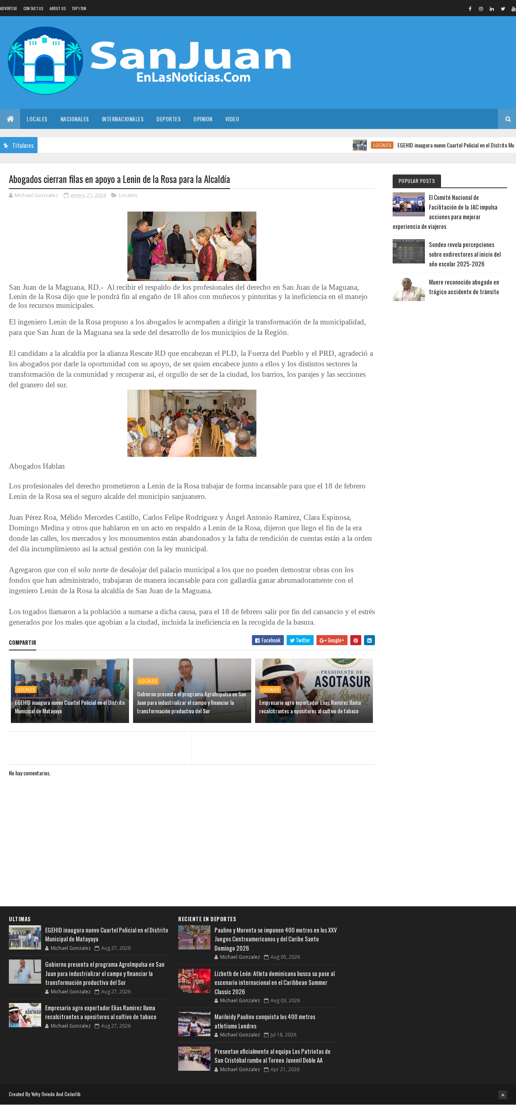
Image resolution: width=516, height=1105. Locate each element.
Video (232, 118)
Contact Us (33, 8)
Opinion (203, 118)
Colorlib (72, 1093)
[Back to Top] (502, 1094)
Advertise (8, 8)
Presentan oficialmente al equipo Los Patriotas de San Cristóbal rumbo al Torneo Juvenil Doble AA (272, 1056)
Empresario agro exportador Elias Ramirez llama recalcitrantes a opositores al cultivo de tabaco (310, 706)
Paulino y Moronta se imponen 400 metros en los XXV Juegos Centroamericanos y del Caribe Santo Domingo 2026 (275, 938)
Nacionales (74, 118)
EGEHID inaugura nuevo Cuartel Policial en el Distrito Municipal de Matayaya (70, 706)
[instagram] (480, 8)
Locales (37, 118)
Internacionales (123, 118)
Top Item (79, 8)
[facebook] (470, 8)
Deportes (168, 118)
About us (58, 8)
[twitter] (502, 8)
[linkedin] (491, 8)
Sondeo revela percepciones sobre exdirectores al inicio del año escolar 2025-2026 (465, 254)
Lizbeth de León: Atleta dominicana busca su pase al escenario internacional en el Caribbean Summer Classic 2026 (274, 982)
